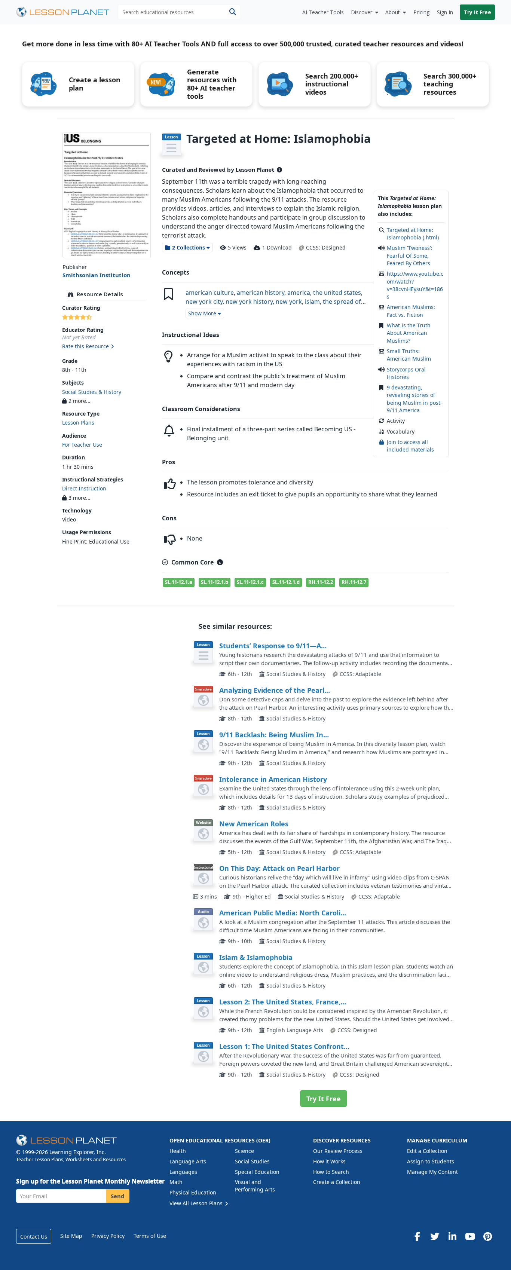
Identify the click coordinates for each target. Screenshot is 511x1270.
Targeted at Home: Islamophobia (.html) (413, 233)
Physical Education (192, 1192)
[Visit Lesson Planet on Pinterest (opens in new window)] (487, 1236)
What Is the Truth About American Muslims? (409, 333)
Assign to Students (430, 1161)
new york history (249, 301)
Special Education (257, 1171)
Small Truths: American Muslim (409, 355)
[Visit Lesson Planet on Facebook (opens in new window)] (417, 1236)
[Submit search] (232, 12)
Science (244, 1150)
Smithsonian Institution (96, 275)
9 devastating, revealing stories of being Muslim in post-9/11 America (414, 399)
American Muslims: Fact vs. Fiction (411, 310)
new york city (204, 301)
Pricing (421, 12)
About (392, 12)
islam (312, 301)
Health (177, 1150)
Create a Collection (336, 1181)
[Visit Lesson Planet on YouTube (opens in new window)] (469, 1236)
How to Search (331, 1171)
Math (176, 1181)
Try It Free (477, 12)
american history (260, 292)
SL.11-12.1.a (178, 582)
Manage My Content (432, 1171)
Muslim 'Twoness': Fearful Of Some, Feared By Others (409, 255)
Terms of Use (150, 1235)
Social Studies (252, 1161)
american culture (210, 292)
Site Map (71, 1235)
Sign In (445, 12)
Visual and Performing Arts (255, 1185)
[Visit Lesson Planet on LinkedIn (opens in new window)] (452, 1236)
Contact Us (33, 1236)
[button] (106, 347)
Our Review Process (337, 1150)
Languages (183, 1171)
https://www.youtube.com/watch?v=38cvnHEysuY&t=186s (415, 285)
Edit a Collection (427, 1150)
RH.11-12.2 (320, 582)
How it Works (329, 1161)
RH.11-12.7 (354, 582)
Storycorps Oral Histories (406, 373)
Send (118, 1196)
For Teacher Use (82, 444)
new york (289, 301)
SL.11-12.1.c (250, 582)
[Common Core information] (220, 562)
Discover (361, 12)
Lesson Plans (78, 422)
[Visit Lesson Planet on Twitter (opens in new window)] (434, 1236)
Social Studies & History (91, 391)
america (298, 292)
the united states (337, 292)
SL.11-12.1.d (286, 582)
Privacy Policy (108, 1235)
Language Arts (187, 1161)
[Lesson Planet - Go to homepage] (67, 12)
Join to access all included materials (410, 445)
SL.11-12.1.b (214, 582)
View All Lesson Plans (196, 1203)
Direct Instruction (84, 488)
